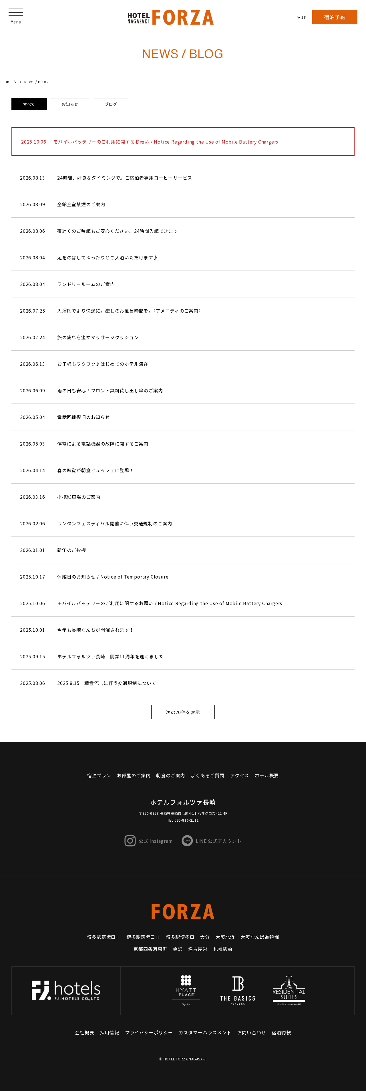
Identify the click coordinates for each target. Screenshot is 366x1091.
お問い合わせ (251, 1032)
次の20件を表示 (183, 712)
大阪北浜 (225, 936)
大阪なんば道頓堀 (259, 936)
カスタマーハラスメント (205, 1032)
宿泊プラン (99, 775)
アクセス (239, 775)
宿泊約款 (281, 1032)
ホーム (11, 81)
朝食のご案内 (170, 775)
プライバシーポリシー (149, 1032)
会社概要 (84, 1032)
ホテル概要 (267, 775)
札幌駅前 (222, 948)
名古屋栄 (197, 948)
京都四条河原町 (150, 948)
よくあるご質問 (207, 775)
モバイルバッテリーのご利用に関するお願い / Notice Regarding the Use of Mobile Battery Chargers (165, 141)
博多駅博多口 (180, 936)
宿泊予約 (335, 17)
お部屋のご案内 (134, 775)
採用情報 (109, 1032)
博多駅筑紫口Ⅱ (143, 936)
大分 (205, 936)
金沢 (178, 948)
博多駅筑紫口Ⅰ (104, 936)
